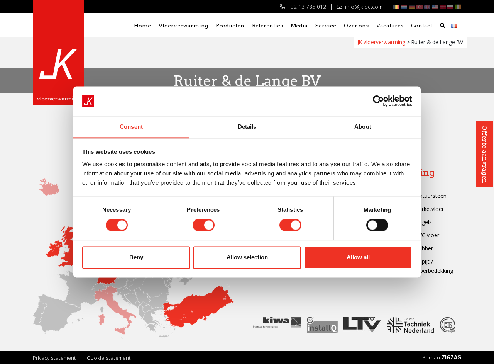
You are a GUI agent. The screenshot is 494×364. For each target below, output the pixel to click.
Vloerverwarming (183, 25)
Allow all (358, 257)
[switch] (204, 225)
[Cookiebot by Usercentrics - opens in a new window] (378, 101)
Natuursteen (431, 195)
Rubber (424, 248)
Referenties (267, 25)
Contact (421, 25)
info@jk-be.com (362, 6)
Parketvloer (429, 209)
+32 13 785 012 (306, 6)
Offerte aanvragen (484, 154)
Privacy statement (54, 357)
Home (142, 25)
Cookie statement (109, 357)
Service (325, 25)
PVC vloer (427, 235)
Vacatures (389, 25)
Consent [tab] (131, 126)
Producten (230, 25)
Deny (136, 257)
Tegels (423, 222)
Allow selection (247, 257)
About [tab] (362, 126)
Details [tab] (247, 126)
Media (299, 25)
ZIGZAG (451, 357)
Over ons (356, 25)
